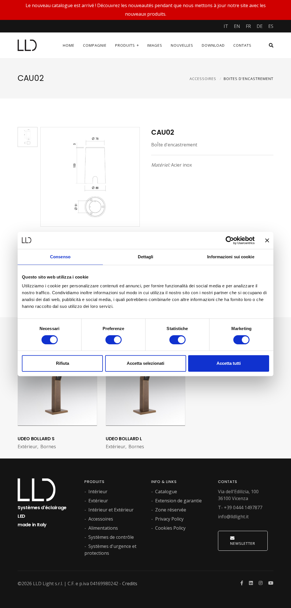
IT (226, 26)
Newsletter (242, 543)
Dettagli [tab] (145, 256)
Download (213, 45)
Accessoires (100, 519)
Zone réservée (170, 510)
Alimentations (103, 528)
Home (68, 45)
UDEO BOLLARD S (36, 438)
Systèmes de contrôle (111, 537)
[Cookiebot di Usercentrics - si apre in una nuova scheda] (230, 240)
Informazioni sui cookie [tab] (230, 256)
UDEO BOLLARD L (124, 438)
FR (248, 26)
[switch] (113, 339)
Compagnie (95, 45)
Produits (125, 45)
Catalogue (166, 491)
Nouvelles (182, 45)
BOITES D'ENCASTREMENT (248, 78)
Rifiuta (62, 363)
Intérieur (97, 491)
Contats (242, 45)
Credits (129, 583)
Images (154, 45)
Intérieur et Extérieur (111, 510)
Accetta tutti (229, 363)
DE (260, 26)
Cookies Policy (170, 528)
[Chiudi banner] (267, 240)
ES (270, 26)
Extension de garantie (178, 501)
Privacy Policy (169, 519)
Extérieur (98, 501)
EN (237, 26)
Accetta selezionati (145, 363)
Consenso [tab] (60, 256)
